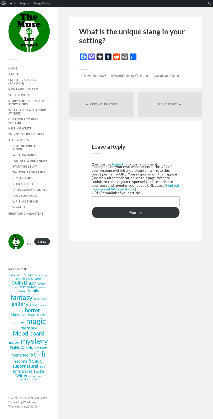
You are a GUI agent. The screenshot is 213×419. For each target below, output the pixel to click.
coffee (38, 278)
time (42, 366)
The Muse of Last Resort (32, 397)
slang (175, 75)
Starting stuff (24, 166)
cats (18, 278)
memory (28, 327)
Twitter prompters (28, 172)
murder (14, 342)
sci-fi (38, 354)
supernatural (25, 366)
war (40, 376)
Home (12, 68)
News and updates (23, 89)
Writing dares (24, 155)
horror (32, 310)
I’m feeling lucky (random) (22, 81)
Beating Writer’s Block (26, 147)
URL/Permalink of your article (116, 193)
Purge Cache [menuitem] (42, 3)
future (44, 299)
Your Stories (19, 95)
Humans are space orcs (28, 315)
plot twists (41, 347)
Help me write (20, 128)
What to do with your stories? (27, 111)
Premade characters (25, 213)
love (22, 323)
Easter (22, 291)
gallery (20, 304)
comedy (42, 283)
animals (43, 275)
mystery (34, 341)
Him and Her (22, 178)
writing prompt (28, 379)
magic (36, 321)
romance (20, 354)
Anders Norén (29, 406)
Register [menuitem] (25, 3)
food (36, 299)
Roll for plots (24, 195)
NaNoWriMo (21, 347)
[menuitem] (3, 3)
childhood (27, 278)
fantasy (22, 297)
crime (15, 287)
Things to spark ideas (26, 134)
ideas (14, 323)
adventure (16, 275)
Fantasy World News (30, 160)
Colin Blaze (24, 282)
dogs (22, 286)
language (161, 75)
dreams (42, 287)
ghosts (42, 305)
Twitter (21, 375)
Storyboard (22, 184)
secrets (21, 361)
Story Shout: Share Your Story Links (29, 102)
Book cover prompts (29, 189)
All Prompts (18, 140)
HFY (20, 310)
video (32, 376)
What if (18, 207)
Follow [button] (42, 241)
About (13, 74)
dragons (31, 286)
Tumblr (39, 371)
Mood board (29, 333)
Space (35, 361)
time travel (22, 371)
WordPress (29, 402)
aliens (32, 275)
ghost (33, 304)
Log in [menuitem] (13, 3)
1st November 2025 (93, 75)
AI (25, 275)
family (33, 290)
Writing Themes (25, 201)
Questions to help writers (23, 121)
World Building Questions (131, 75)
